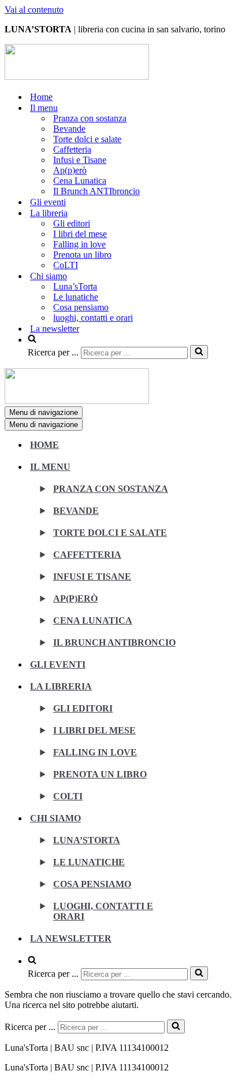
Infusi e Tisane (79, 160)
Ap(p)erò (70, 170)
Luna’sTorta (75, 286)
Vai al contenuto (34, 9)
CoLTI (65, 265)
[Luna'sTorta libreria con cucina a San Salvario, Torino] (77, 76)
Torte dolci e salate (87, 139)
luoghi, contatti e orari (93, 318)
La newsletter (54, 329)
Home (41, 97)
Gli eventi (48, 202)
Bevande (69, 129)
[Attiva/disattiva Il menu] (206, 473)
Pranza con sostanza (90, 118)
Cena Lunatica (79, 181)
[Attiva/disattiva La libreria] (206, 693)
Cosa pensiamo (81, 307)
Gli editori (71, 223)
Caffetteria (72, 149)
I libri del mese (80, 234)
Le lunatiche (75, 297)
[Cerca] (199, 352)
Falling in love (79, 244)
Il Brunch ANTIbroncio (96, 191)
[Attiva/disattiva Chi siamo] (206, 824)
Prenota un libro (82, 255)
